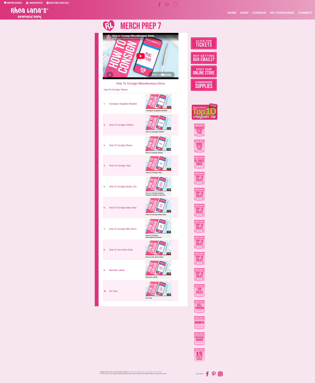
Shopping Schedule (14, 2)
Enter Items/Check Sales (58, 2)
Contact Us (149, 372)
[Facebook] (159, 5)
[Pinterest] (167, 5)
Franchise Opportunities (138, 372)
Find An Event (158, 372)
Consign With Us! (36, 2)
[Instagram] (175, 4)
